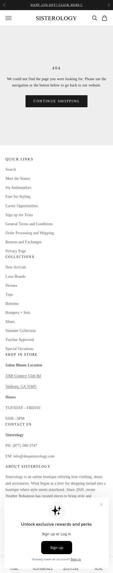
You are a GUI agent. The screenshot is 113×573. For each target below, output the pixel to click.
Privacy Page (15, 251)
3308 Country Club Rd (23, 376)
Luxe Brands (15, 276)
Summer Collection (20, 331)
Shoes (10, 322)
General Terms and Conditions (29, 224)
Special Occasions (19, 349)
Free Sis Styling (17, 197)
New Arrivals (15, 267)
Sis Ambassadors (18, 188)
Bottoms (11, 304)
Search (10, 169)
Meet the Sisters (17, 178)
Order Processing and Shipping (29, 233)
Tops (9, 295)
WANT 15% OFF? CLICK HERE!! (56, 4)
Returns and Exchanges (23, 242)
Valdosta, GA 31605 (20, 386)
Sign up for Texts (19, 215)
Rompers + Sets (17, 313)
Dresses (11, 285)
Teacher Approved (19, 340)
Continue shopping (56, 101)
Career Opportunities (21, 206)
